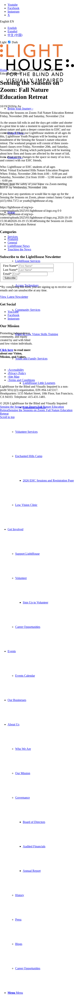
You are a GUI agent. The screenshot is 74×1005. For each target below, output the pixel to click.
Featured (13, 239)
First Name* (10, 265)
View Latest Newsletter (14, 296)
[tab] (37, 21)
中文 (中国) (15, 35)
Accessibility (16, 369)
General (12, 242)
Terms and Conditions (21, 380)
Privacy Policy (17, 373)
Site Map (13, 376)
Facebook (13, 315)
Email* (7, 273)
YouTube (13, 311)
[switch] (9, 42)
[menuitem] (41, 370)
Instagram (13, 318)
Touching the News (19, 249)
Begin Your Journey (20, 108)
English (12, 28)
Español (12, 31)
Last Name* (10, 269)
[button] (31, 358)
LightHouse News (19, 246)
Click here (6, 350)
